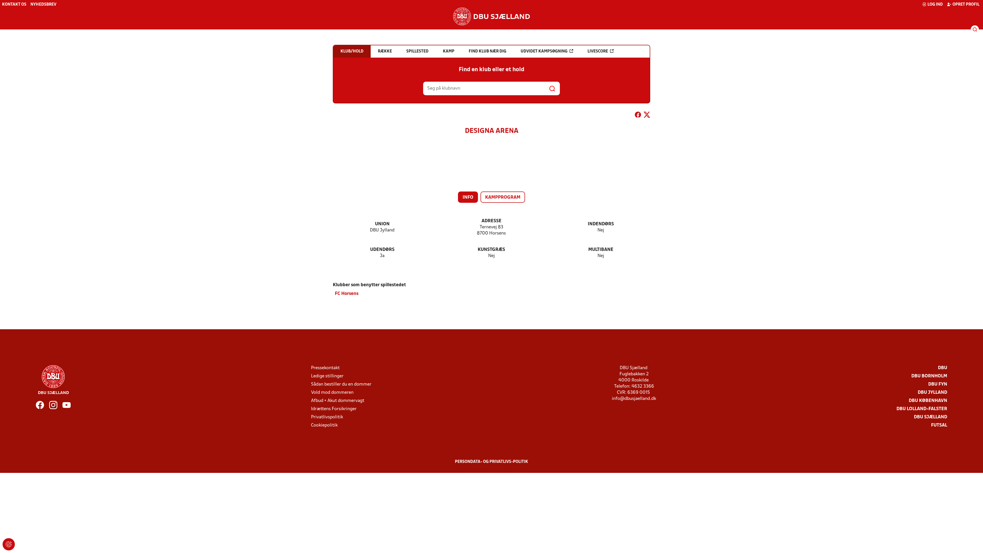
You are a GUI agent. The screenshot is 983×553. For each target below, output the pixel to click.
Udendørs (382, 250)
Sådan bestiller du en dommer (341, 384)
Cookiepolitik (324, 425)
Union (382, 224)
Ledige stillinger (327, 376)
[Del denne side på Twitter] (647, 116)
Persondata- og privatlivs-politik (491, 462)
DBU (942, 368)
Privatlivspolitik (327, 417)
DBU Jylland (932, 392)
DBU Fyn (937, 384)
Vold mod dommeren (332, 392)
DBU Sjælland (930, 417)
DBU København (928, 401)
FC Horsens (346, 294)
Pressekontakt (325, 368)
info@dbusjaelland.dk (634, 399)
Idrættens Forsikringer (334, 409)
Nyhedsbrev (43, 4)
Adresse (491, 221)
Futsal (939, 425)
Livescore (597, 51)
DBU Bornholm (929, 376)
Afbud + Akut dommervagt (337, 401)
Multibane (600, 250)
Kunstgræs (491, 250)
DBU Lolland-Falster (921, 409)
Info (468, 197)
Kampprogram (502, 197)
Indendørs (601, 224)
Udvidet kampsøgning (544, 51)
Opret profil (966, 4)
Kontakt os (14, 4)
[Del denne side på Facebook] (638, 116)
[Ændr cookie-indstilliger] (9, 544)
